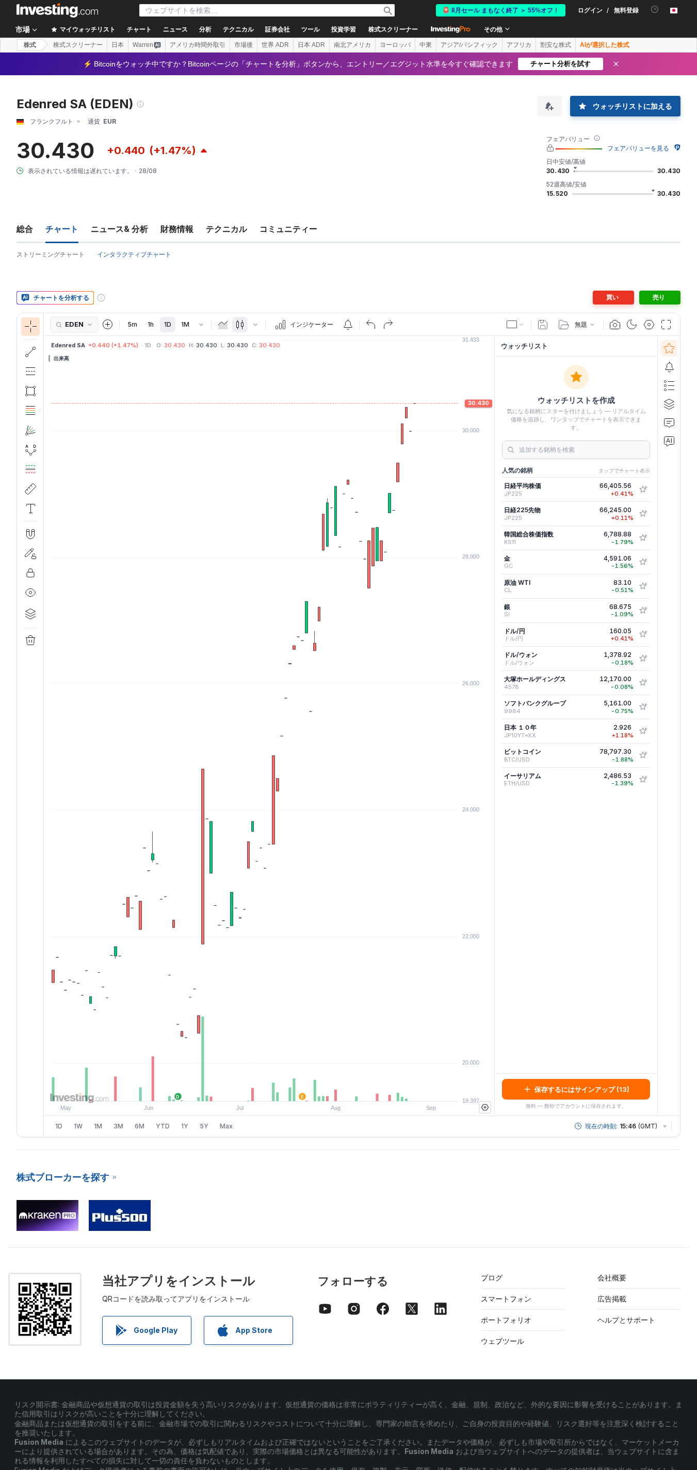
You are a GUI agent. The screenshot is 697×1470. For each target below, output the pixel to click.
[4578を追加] (643, 682)
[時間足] (201, 324)
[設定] (485, 1107)
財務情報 (176, 229)
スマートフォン (506, 1298)
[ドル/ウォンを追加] (643, 658)
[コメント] (669, 422)
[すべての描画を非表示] (30, 592)
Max (226, 1126)
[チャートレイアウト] (515, 324)
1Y (184, 1126)
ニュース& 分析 (119, 229)
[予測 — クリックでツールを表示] (30, 469)
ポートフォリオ (506, 1319)
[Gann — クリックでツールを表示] (30, 430)
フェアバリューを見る (638, 148)
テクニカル (226, 229)
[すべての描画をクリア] (30, 640)
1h (151, 324)
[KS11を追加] (643, 538)
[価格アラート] (347, 324)
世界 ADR (275, 44)
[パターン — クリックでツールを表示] (30, 450)
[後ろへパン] (269, 1088)
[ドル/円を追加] (643, 634)
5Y (204, 1126)
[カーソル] (30, 326)
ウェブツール (502, 1341)
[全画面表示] (666, 324)
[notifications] (655, 9)
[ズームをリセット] (297, 1088)
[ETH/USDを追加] (643, 779)
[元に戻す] (371, 324)
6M (139, 1126)
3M (118, 1126)
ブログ (492, 1277)
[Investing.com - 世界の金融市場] (57, 10)
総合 (25, 229)
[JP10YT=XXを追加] (643, 731)
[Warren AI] (669, 441)
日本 (117, 44)
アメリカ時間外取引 (197, 44)
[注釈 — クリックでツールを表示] (30, 508)
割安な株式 (555, 44)
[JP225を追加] (643, 489)
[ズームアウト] (241, 1088)
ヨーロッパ (395, 44)
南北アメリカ (352, 44)
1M (185, 324)
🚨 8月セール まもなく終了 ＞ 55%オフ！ (500, 10)
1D (167, 324)
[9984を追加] (643, 707)
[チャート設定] (649, 324)
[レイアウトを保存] (542, 324)
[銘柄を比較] (108, 324)
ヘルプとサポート (626, 1319)
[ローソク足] (240, 324)
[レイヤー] (30, 613)
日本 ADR (311, 44)
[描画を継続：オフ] (30, 553)
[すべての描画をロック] (30, 573)
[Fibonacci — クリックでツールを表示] (30, 410)
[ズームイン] (255, 1088)
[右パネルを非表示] (491, 726)
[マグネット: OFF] (30, 534)
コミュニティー (288, 229)
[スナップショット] (615, 324)
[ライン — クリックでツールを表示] (30, 352)
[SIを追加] (643, 610)
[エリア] (223, 324)
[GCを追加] (643, 562)
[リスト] (669, 385)
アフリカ (519, 44)
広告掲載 (611, 1298)
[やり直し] (388, 324)
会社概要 (611, 1277)
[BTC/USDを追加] (643, 755)
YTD (163, 1126)
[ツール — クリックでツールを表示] (30, 489)
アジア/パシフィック (469, 44)
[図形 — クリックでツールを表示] (30, 391)
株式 (30, 44)
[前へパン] (283, 1088)
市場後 (243, 44)
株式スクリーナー (393, 29)
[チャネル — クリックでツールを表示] (30, 371)
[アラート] (669, 367)
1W (78, 1126)
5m (132, 324)
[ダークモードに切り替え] (632, 324)
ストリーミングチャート (51, 254)
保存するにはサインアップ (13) (581, 1089)
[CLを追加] (643, 586)
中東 (425, 44)
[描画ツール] (47, 725)
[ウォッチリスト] (669, 348)
